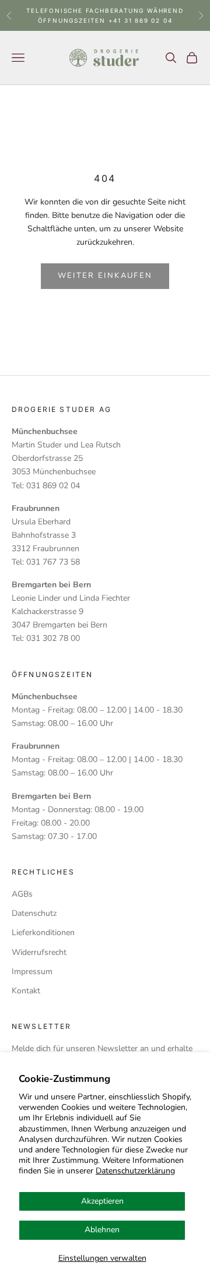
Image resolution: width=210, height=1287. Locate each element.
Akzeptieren (102, 1201)
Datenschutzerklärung (135, 1170)
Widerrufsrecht (39, 952)
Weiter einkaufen (105, 275)
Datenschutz (34, 913)
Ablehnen (102, 1229)
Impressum (32, 971)
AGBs (22, 894)
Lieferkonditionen (43, 932)
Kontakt (26, 990)
